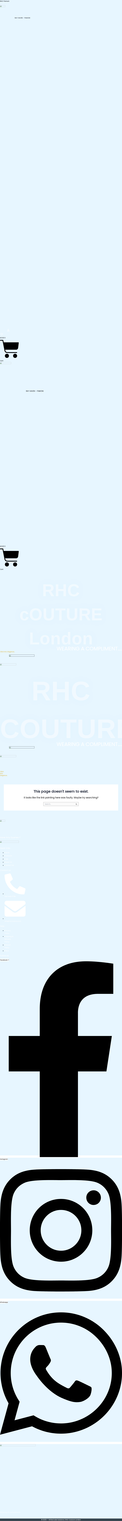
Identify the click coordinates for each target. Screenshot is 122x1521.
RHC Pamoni (4, 1)
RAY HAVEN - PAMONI (22, 18)
